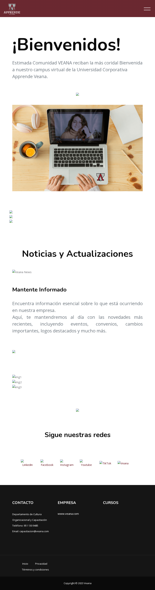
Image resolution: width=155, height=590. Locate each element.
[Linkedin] (28, 463)
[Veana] (123, 463)
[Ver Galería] (77, 410)
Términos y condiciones (35, 569)
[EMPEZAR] (77, 94)
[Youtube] (87, 463)
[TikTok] (105, 463)
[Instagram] (67, 463)
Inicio (25, 563)
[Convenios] (10, 221)
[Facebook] (47, 463)
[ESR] (10, 216)
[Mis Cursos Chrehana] (10, 211)
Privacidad (41, 563)
